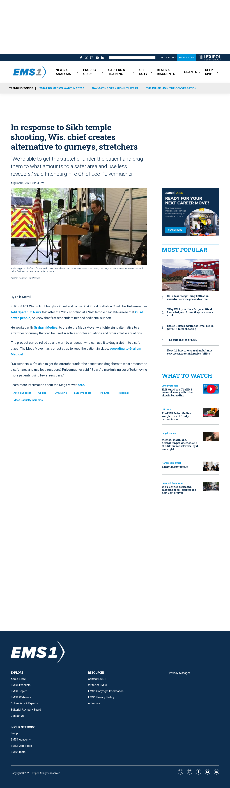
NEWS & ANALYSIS (63, 72)
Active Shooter (22, 392)
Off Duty (166, 409)
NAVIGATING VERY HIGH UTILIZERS (115, 88)
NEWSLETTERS (168, 57)
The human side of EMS (182, 339)
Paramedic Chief (171, 463)
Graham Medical (46, 327)
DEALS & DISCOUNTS (166, 72)
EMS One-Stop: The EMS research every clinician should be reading (178, 392)
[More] (78, 72)
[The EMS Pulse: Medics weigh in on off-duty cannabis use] (211, 412)
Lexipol (35, 773)
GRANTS (190, 72)
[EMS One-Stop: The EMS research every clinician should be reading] (211, 389)
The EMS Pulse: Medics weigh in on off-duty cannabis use (176, 416)
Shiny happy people (175, 466)
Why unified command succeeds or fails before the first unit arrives (179, 490)
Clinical (42, 392)
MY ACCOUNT (186, 57)
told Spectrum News (26, 312)
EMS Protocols (170, 385)
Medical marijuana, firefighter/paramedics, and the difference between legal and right (180, 444)
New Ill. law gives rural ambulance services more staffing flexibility (189, 352)
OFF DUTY (143, 72)
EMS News (60, 392)
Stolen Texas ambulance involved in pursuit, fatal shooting (190, 327)
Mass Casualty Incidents (28, 400)
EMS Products (82, 392)
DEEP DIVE (209, 72)
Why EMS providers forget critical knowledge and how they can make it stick (191, 312)
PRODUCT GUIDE (90, 72)
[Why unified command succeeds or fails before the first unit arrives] (211, 486)
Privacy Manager (179, 673)
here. (81, 385)
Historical (123, 392)
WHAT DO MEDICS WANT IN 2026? (61, 88)
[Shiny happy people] (211, 466)
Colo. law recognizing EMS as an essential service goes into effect (188, 298)
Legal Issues (169, 433)
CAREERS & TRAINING (116, 72)
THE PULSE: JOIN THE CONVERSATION (171, 88)
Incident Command (172, 483)
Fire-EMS (104, 392)
